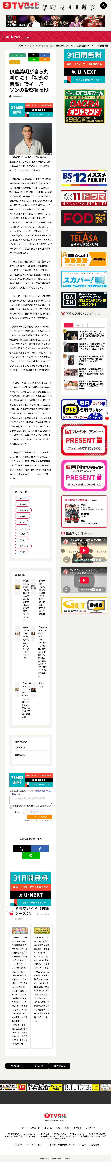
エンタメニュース (17, 55)
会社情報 (95, 1145)
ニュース (62, 6)
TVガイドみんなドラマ (16, 1136)
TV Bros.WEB (60, 1134)
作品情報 (84, 6)
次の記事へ (59, 1066)
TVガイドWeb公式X (56, 1138)
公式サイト (20, 747)
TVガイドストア (69, 1136)
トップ (21, 1128)
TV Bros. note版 (77, 1134)
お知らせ (18, 1145)
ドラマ (14, 62)
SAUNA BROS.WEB (97, 1134)
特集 (70, 6)
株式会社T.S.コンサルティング (93, 1136)
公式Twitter (20, 754)
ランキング (93, 8)
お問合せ (83, 1145)
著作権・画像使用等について (62, 1145)
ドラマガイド (53, 6)
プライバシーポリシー (35, 1145)
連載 (77, 6)
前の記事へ (16, 1066)
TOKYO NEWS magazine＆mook (22, 1134)
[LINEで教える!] (33, 59)
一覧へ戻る (37, 1066)
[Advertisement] (84, 146)
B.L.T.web (45, 1134)
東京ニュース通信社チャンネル (44, 1136)
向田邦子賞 (44, 8)
